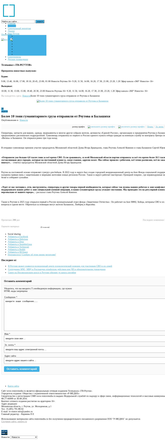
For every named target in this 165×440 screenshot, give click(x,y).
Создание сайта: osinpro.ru (14, 421)
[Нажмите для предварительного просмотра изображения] (72, 101)
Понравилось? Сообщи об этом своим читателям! (32, 254)
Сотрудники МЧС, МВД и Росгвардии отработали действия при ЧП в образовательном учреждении (57, 269)
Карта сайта (13, 386)
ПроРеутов (6, 34)
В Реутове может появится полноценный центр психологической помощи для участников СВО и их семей (60, 266)
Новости (26, 96)
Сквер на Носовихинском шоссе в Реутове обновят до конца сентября (42, 272)
